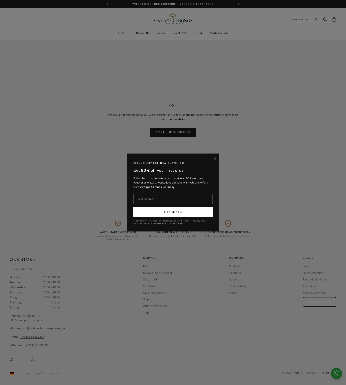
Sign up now (173, 212)
